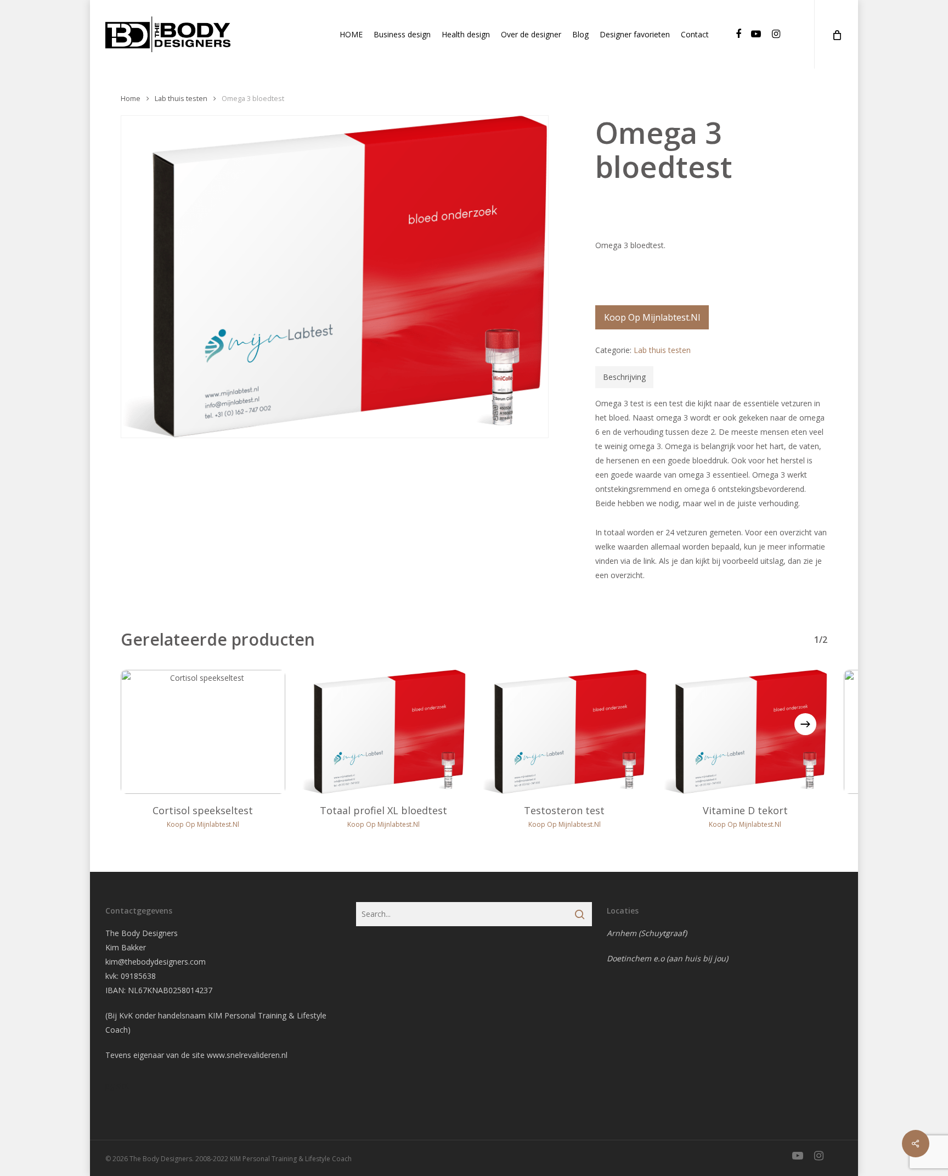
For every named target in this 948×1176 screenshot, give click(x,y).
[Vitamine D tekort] (745, 732)
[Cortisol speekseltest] (203, 732)
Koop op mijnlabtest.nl (652, 317)
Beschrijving (624, 377)
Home (130, 98)
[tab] (624, 377)
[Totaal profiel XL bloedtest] (384, 732)
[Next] (805, 724)
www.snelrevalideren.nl (247, 1055)
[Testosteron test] (564, 732)
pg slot (117, 1085)
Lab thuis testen (181, 98)
